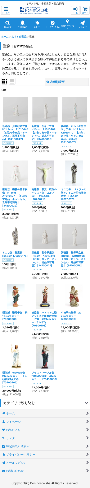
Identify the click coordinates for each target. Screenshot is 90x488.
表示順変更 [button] (57, 81)
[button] (5, 10)
